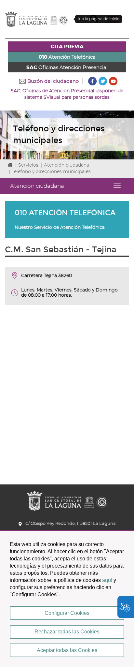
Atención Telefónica (67, 57)
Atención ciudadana (66, 165)
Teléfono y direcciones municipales (51, 172)
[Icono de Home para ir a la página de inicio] (67, 498)
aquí (107, 580)
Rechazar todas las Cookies (67, 631)
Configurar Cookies (67, 613)
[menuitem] (67, 46)
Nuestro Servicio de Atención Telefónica (60, 227)
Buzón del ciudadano (53, 81)
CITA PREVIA (67, 46)
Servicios (28, 165)
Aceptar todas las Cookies (67, 650)
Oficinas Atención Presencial (67, 67)
